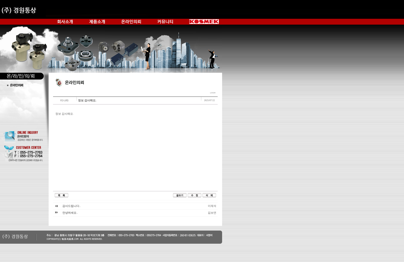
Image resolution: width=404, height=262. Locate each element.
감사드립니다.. (71, 206)
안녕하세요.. (70, 212)
